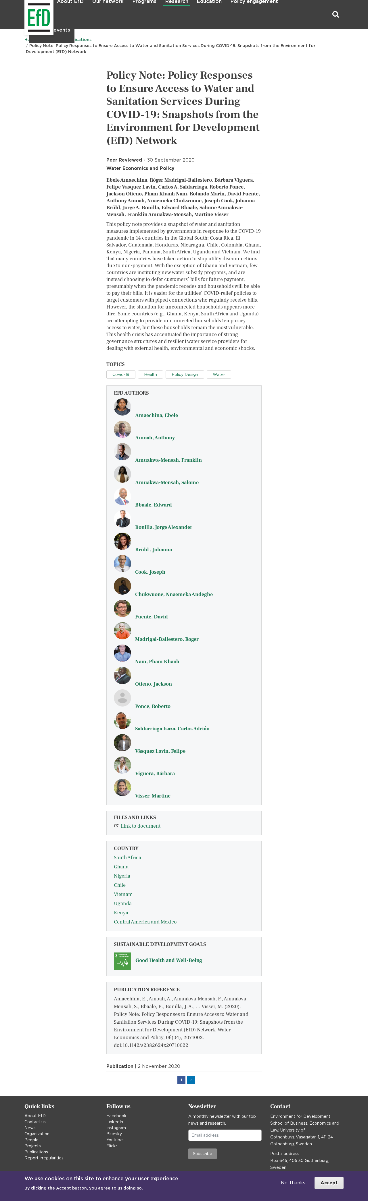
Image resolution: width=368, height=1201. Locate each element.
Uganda (123, 903)
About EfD (35, 1115)
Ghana (121, 867)
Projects (32, 1146)
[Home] (25, 14)
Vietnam (123, 894)
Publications (36, 1152)
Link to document (140, 826)
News (30, 1128)
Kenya (121, 912)
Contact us (35, 1121)
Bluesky (114, 1134)
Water (219, 374)
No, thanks (293, 1183)
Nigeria (122, 876)
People (31, 1140)
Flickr (111, 1146)
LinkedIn (114, 1121)
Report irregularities (44, 1158)
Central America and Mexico (145, 922)
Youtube (114, 1140)
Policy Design (185, 374)
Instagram (116, 1128)
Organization (36, 1134)
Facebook (116, 1115)
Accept (329, 1183)
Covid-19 (120, 374)
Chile (120, 885)
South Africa (127, 857)
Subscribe (202, 1153)
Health (150, 374)
